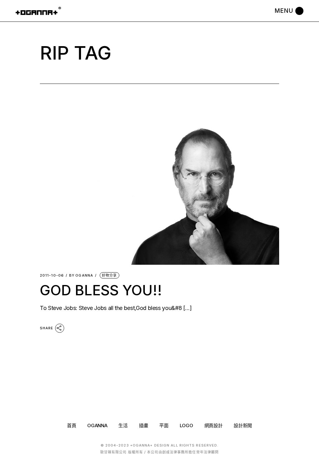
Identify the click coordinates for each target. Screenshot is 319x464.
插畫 (143, 425)
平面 (163, 425)
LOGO (186, 425)
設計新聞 (243, 425)
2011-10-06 (52, 275)
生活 (122, 425)
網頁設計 (213, 425)
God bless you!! (101, 290)
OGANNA (81, 275)
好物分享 (109, 275)
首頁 (71, 425)
